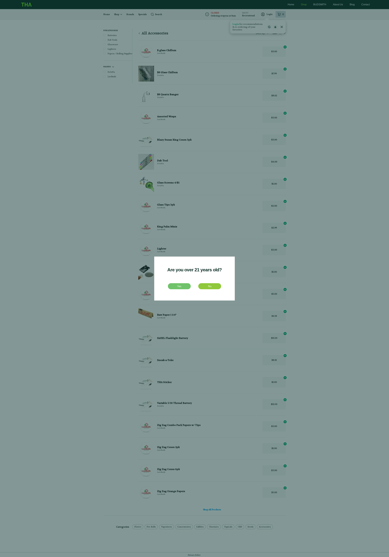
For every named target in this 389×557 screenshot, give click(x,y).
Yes (179, 286)
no (210, 286)
